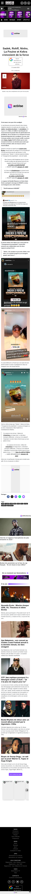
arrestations (22, 129)
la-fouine (7, 503)
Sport (19, 20)
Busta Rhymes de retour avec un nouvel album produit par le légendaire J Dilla (15, 722)
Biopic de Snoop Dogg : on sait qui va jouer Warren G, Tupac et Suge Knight (14, 759)
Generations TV (15, 871)
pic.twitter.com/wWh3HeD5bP (16, 165)
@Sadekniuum (15, 170)
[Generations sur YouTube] (17, 881)
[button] (8, 790)
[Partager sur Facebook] (8, 497)
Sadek (10, 140)
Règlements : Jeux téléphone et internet (15, 866)
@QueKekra (6, 435)
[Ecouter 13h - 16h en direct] (15, 577)
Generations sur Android (15, 857)
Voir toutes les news (15, 774)
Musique (12, 20)
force (22, 503)
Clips (15, 872)
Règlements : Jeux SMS (15, 864)
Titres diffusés (15, 836)
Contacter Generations (15, 877)
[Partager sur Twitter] (11, 497)
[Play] (2, 9)
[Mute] (28, 8)
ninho (15, 503)
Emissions (15, 831)
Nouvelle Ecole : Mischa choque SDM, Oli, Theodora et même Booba (15, 607)
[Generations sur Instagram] (21, 881)
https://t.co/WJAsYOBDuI (23, 452)
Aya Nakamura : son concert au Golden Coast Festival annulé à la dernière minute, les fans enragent (14, 643)
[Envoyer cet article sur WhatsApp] (19, 497)
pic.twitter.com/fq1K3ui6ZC (16, 176)
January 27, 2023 (22, 167)
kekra (18, 503)
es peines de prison (11, 129)
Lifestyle (26, 20)
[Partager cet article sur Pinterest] (15, 497)
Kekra (6, 140)
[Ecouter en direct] (21, 3)
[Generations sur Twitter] (13, 881)
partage (26, 503)
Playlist (15, 834)
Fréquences (15, 838)
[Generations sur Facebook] (9, 881)
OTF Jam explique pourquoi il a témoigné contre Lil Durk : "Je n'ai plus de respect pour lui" (14, 679)
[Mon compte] (28, 3)
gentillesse (4, 505)
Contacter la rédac (15, 850)
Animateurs (15, 833)
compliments (10, 505)
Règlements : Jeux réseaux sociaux (16, 862)
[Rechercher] (25, 3)
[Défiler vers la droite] (26, 790)
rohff (3, 503)
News (6, 20)
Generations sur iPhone (15, 855)
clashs (3, 129)
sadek (11, 503)
